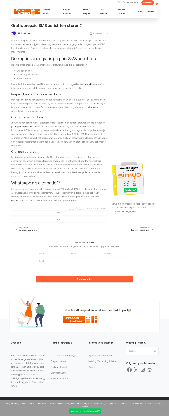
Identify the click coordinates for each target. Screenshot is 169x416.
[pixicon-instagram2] (142, 369)
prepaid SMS (90, 84)
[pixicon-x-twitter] (136, 369)
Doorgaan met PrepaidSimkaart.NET (85, 411)
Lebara (90, 107)
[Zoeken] (119, 3)
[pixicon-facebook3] (129, 369)
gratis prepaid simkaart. (22, 126)
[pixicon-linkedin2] (149, 369)
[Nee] (165, 408)
